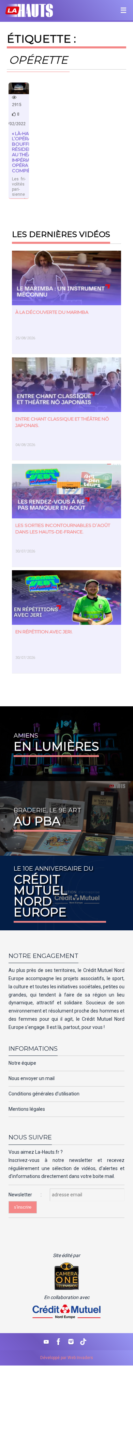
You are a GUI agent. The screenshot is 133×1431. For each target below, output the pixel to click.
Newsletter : (29, 1194)
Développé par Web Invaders (66, 1357)
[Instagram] (70, 1341)
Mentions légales (27, 1109)
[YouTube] (46, 1341)
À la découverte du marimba (51, 312)
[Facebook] (58, 1341)
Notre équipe (22, 1063)
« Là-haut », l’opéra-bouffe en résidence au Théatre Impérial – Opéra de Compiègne (26, 152)
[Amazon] (83, 1341)
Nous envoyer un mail (32, 1078)
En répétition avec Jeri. (44, 631)
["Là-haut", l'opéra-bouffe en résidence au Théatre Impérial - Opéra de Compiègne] (19, 88)
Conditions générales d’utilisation (44, 1093)
